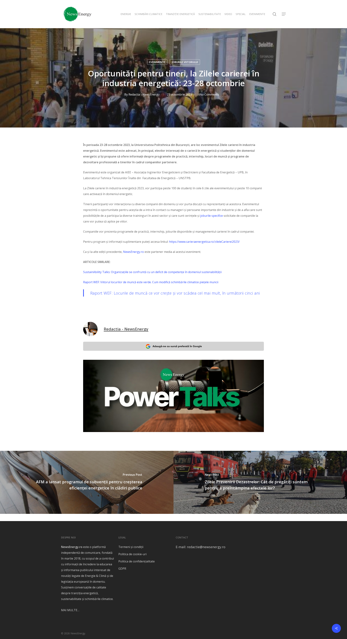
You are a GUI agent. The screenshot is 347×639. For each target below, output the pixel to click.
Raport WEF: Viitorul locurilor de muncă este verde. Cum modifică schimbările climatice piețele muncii (150, 282)
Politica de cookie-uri (132, 554)
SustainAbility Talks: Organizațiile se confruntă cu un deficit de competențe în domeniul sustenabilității (152, 272)
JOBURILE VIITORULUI (185, 62)
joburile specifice (211, 216)
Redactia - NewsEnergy (144, 94)
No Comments (209, 94)
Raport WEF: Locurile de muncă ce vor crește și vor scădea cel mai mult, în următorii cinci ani (175, 293)
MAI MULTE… (70, 610)
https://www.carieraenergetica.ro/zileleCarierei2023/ (204, 242)
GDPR (122, 569)
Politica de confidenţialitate (136, 561)
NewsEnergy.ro (133, 252)
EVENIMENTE (157, 62)
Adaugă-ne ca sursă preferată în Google (177, 346)
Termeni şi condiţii (130, 547)
